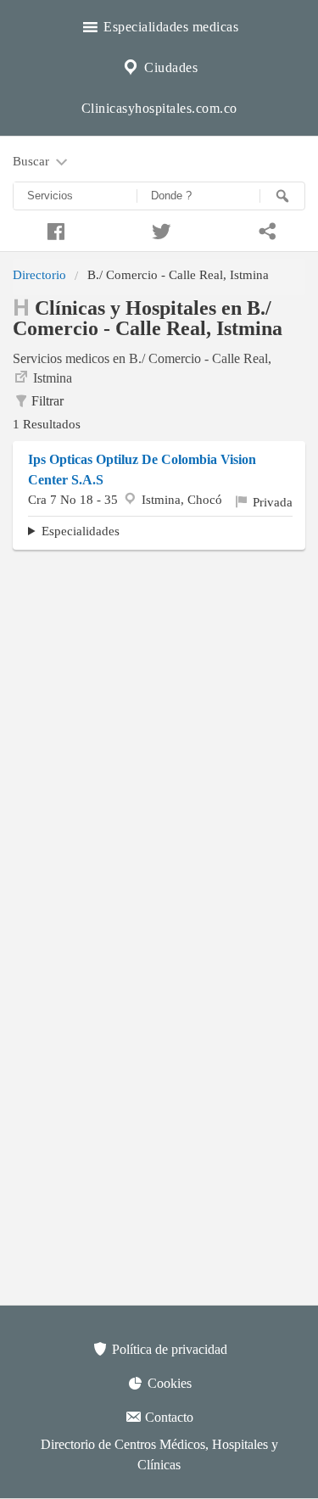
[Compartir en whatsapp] (265, 229)
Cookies (168, 1383)
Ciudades (169, 67)
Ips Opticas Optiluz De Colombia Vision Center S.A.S (142, 469)
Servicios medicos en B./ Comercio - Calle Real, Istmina (142, 368)
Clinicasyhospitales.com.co (159, 108)
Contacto (167, 1417)
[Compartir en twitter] (159, 229)
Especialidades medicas (169, 27)
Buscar (33, 161)
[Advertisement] (159, 726)
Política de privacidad (168, 1349)
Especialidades (81, 530)
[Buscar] (282, 195)
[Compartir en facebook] (53, 229)
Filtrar (47, 401)
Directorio (39, 274)
